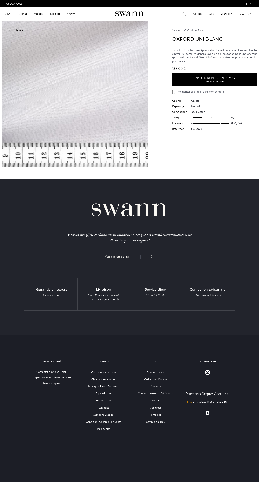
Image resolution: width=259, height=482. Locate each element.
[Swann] (129, 14)
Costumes (155, 407)
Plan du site (103, 428)
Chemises (155, 386)
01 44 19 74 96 (155, 295)
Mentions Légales (103, 414)
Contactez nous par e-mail (51, 371)
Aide (211, 13)
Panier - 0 (244, 14)
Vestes (155, 400)
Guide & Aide (103, 400)
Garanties (103, 407)
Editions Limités (156, 372)
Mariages (38, 13)
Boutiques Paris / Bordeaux (103, 386)
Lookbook (55, 13)
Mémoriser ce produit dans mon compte (201, 91)
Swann (176, 30)
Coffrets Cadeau (155, 421)
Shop (8, 13)
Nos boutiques (51, 383)
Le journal (72, 13)
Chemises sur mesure (103, 379)
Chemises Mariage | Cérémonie (155, 393)
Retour (19, 30)
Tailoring (22, 13)
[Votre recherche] (184, 14)
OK (152, 256)
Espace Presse (103, 393)
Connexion (226, 13)
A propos (197, 13)
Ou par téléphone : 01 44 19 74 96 (51, 377)
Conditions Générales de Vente (103, 421)
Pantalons (155, 414)
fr (247, 3)
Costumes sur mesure (103, 372)
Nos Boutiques (13, 3)
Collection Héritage (155, 379)
